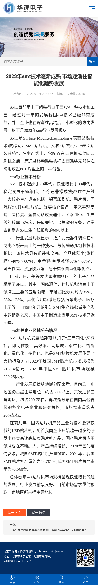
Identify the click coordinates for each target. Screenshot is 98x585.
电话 (12, 582)
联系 (61, 582)
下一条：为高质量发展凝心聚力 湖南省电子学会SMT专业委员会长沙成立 (51, 530)
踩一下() (38, 512)
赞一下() (15, 512)
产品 (36, 582)
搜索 (92, 61)
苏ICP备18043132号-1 (17, 561)
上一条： (12, 524)
